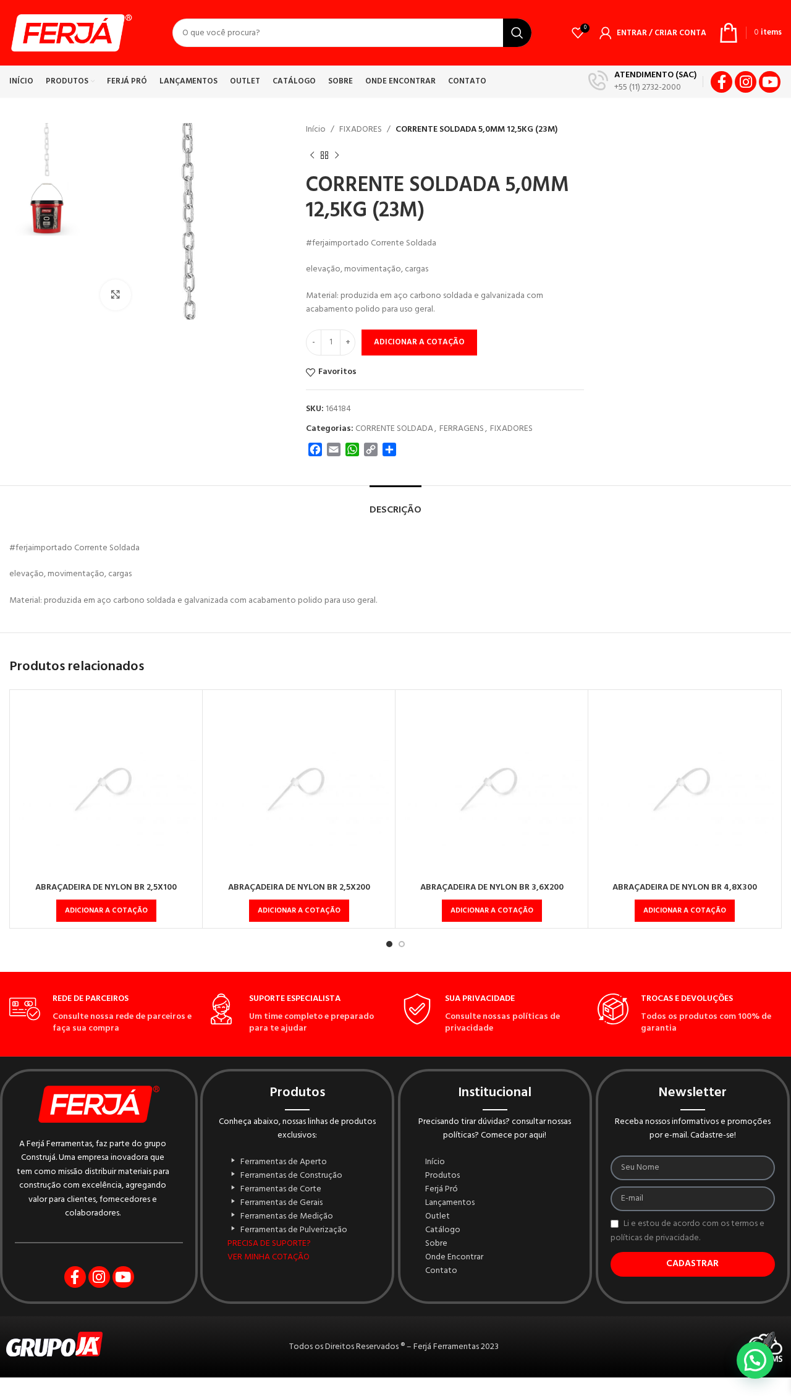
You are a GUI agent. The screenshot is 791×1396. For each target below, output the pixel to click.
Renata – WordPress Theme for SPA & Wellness (417, 1393)
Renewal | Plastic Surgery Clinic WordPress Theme (455, 1393)
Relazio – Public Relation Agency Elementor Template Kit (322, 1393)
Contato (441, 1271)
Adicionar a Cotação (419, 342)
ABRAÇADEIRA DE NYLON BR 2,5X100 (106, 887)
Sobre (436, 1244)
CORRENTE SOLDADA (394, 429)
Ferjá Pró (441, 1189)
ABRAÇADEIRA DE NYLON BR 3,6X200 (492, 887)
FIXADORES (360, 129)
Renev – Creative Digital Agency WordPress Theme (435, 1393)
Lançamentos (450, 1203)
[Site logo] (70, 33)
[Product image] (106, 786)
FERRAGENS (461, 429)
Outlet (437, 1217)
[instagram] (745, 82)
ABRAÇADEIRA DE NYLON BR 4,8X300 (684, 887)
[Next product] (337, 155)
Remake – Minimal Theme (392, 1393)
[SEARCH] (517, 33)
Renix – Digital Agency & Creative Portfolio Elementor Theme (476, 1393)
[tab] (395, 504)
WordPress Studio (307, 1393)
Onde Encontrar (454, 1257)
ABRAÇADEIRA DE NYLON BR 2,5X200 (299, 887)
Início (316, 129)
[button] (106, 911)
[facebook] (721, 82)
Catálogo (442, 1230)
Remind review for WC (403, 1393)
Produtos (442, 1176)
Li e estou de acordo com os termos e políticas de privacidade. (687, 1231)
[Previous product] (312, 155)
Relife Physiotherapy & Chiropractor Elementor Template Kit (354, 1393)
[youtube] (769, 82)
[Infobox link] (642, 82)
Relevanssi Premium (338, 1393)
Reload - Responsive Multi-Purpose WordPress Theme (375, 1393)
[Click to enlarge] (115, 294)
